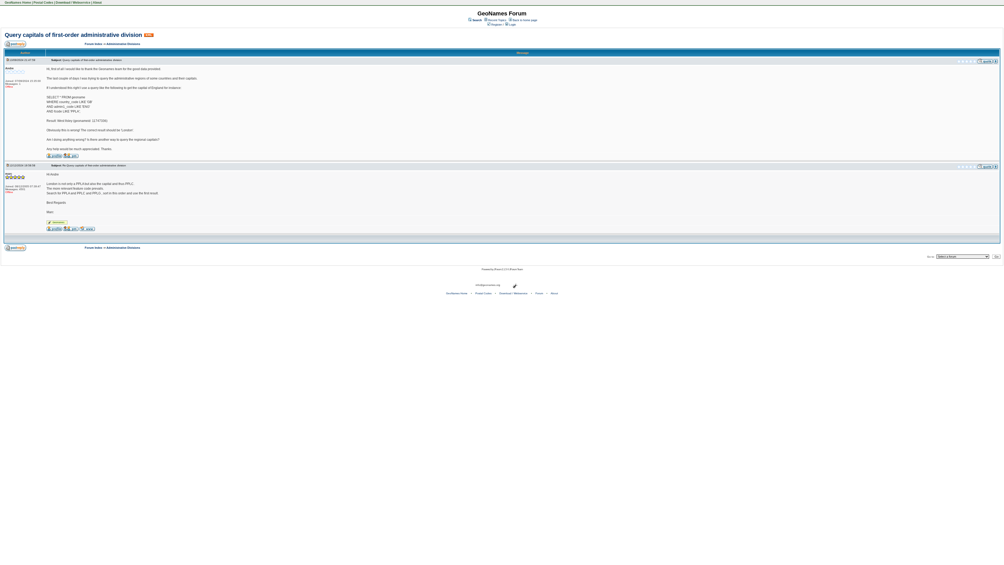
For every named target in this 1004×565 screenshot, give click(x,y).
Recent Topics (497, 20)
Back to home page (525, 20)
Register (496, 24)
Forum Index (94, 44)
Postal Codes (43, 2)
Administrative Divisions (123, 44)
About (97, 2)
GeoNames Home (17, 2)
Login (512, 24)
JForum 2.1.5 (500, 269)
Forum (539, 293)
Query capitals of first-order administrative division (73, 35)
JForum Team (516, 269)
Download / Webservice (73, 2)
